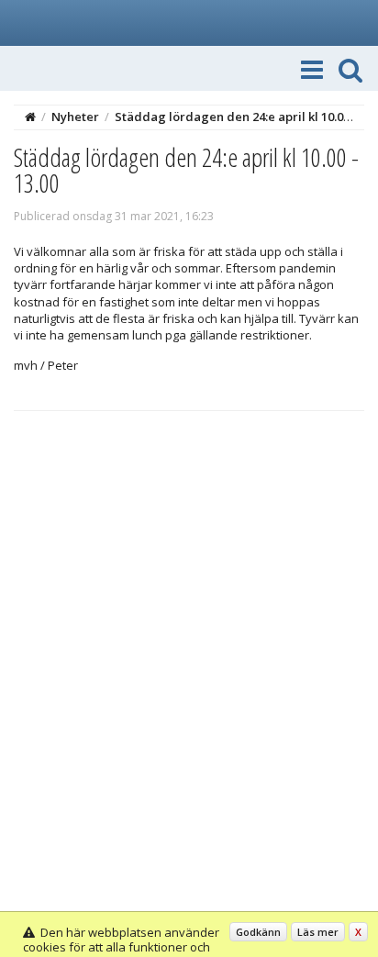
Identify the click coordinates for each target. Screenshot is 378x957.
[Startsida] (30, 116)
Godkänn (258, 932)
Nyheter (75, 116)
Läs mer (318, 932)
